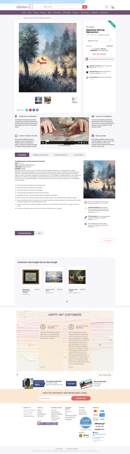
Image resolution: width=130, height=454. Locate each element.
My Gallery (82, 410)
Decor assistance (70, 417)
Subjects (43, 12)
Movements (57, 12)
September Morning (45, 18)
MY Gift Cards (82, 412)
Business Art (104, 12)
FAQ (66, 413)
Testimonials (68, 419)
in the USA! (96, 226)
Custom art (54, 420)
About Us (39, 410)
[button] (100, 345)
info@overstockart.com (28, 416)
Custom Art (94, 12)
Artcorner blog (41, 414)
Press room (40, 416)
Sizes (29, 12)
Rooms (36, 12)
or (104, 50)
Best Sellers (66, 12)
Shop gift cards (55, 418)
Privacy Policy (59, 448)
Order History (83, 414)
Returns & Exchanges (71, 415)
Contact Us (68, 411)
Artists (24, 12)
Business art (54, 416)
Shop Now (71, 384)
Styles (49, 12)
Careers (39, 412)
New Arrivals (85, 12)
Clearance (76, 12)
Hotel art (54, 410)
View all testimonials (104, 375)
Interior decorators (56, 414)
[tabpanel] (31, 281)
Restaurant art (55, 412)
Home (25, 18)
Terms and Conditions (72, 448)
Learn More (99, 67)
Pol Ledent (35, 18)
